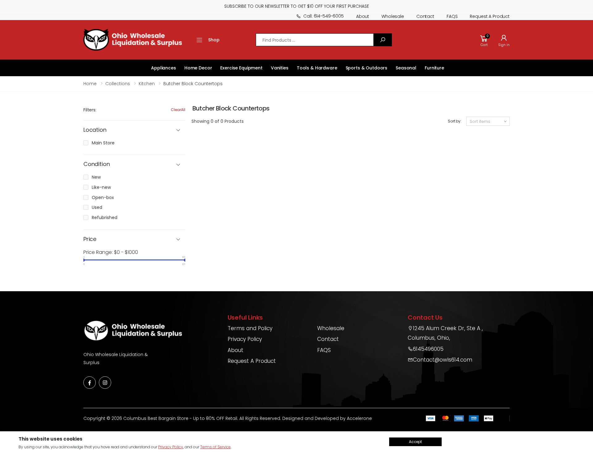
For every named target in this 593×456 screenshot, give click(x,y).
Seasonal (406, 68)
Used (97, 207)
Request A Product (252, 361)
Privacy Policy (245, 339)
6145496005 (428, 349)
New (96, 177)
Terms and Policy (250, 328)
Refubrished (104, 217)
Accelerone (359, 418)
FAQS (452, 16)
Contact (425, 16)
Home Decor (198, 68)
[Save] (382, 39)
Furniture (434, 68)
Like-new (101, 187)
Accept (415, 441)
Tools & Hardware (317, 68)
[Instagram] (105, 382)
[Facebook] (89, 382)
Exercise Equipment (241, 68)
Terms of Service (215, 447)
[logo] (132, 40)
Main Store (103, 143)
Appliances (163, 68)
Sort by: (454, 121)
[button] (484, 40)
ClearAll (178, 109)
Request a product (490, 16)
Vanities (279, 68)
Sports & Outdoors (367, 68)
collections (117, 84)
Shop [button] (213, 40)
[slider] (83, 260)
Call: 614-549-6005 (323, 16)
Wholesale (392, 16)
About (362, 16)
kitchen (147, 84)
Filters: (89, 110)
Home (90, 84)
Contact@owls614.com (442, 359)
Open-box (103, 197)
